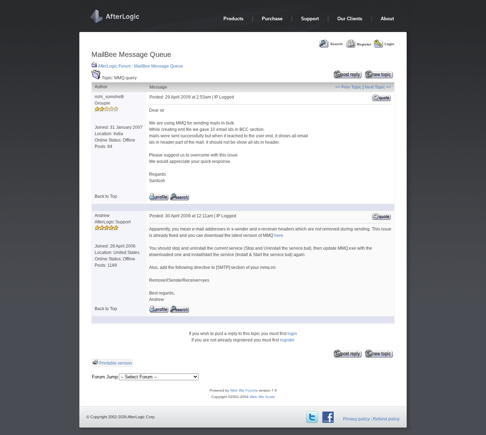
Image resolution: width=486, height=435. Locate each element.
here (278, 235)
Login (389, 44)
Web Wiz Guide (262, 397)
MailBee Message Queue (158, 66)
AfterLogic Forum (114, 66)
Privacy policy (356, 419)
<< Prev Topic (348, 87)
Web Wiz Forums (244, 390)
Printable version (115, 363)
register (287, 340)
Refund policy (386, 419)
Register (364, 44)
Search (336, 44)
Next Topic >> (378, 87)
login (292, 333)
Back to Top (106, 196)
